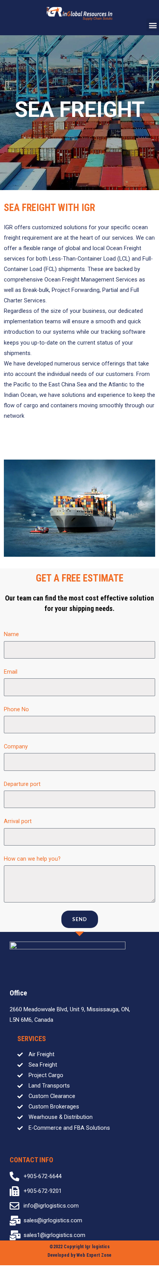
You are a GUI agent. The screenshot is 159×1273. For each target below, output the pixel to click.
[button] (152, 25)
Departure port (22, 784)
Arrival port (18, 821)
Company (16, 746)
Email (10, 671)
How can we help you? (32, 858)
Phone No (16, 709)
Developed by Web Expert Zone (79, 1255)
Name (11, 634)
